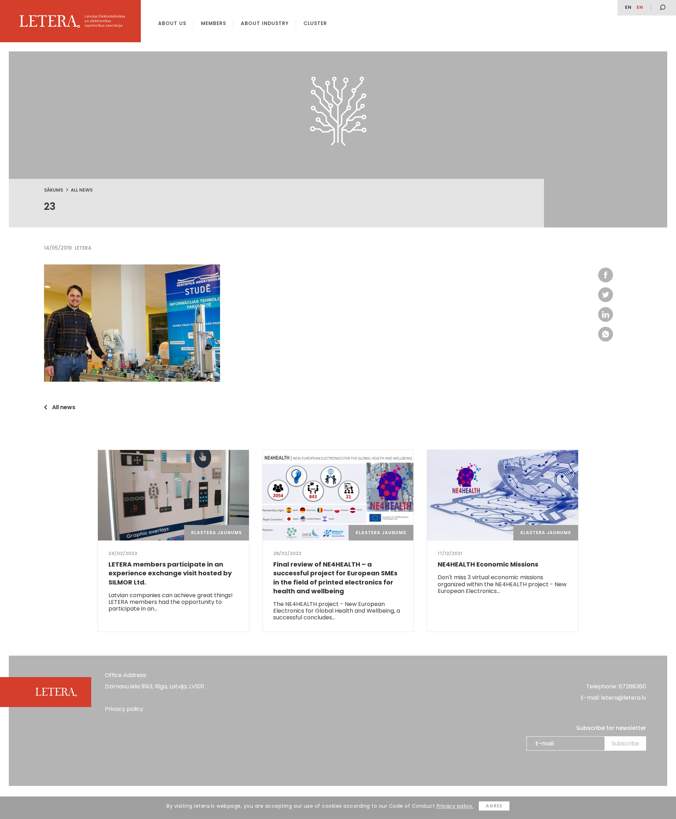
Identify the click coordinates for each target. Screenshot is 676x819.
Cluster (315, 23)
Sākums (53, 190)
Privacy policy (124, 709)
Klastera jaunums (216, 533)
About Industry (265, 23)
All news (82, 190)
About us (172, 23)
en (640, 7)
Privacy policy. (455, 805)
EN (628, 7)
